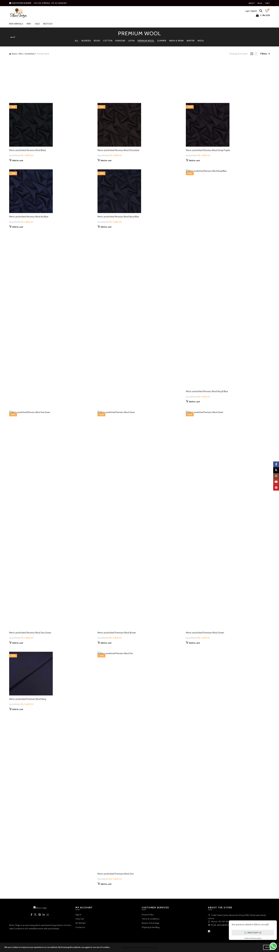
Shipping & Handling (150, 927)
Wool (200, 40)
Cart (267, 3)
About (252, 3)
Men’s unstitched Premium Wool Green (205, 632)
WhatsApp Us (254, 932)
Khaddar (120, 40)
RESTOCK (48, 23)
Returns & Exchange (150, 923)
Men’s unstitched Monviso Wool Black (27, 150)
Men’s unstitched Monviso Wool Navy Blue (118, 216)
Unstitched (29, 54)
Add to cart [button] (17, 160)
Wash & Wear (176, 40)
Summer (161, 40)
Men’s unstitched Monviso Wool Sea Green (30, 632)
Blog (260, 3)
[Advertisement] (139, 80)
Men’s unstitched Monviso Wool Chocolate (119, 150)
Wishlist (268, 9)
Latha (131, 40)
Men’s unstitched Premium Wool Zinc (116, 873)
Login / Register (251, 11)
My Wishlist (80, 923)
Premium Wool (146, 40)
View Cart (79, 918)
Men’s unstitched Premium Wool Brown (117, 632)
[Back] (12, 37)
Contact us (80, 927)
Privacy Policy (148, 914)
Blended (86, 40)
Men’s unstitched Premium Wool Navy (27, 699)
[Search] (261, 11)
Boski (97, 40)
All (77, 40)
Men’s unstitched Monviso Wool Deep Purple (208, 150)
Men (29, 23)
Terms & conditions (150, 918)
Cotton (107, 40)
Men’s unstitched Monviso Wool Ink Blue (28, 216)
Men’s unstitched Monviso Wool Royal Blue (207, 391)
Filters (263, 53)
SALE (37, 23)
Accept (268, 947)
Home (14, 54)
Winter (191, 40)
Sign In (78, 914)
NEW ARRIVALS (16, 23)
